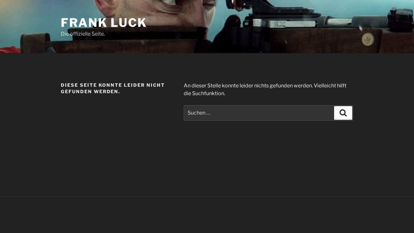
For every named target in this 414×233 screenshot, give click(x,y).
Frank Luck (104, 23)
